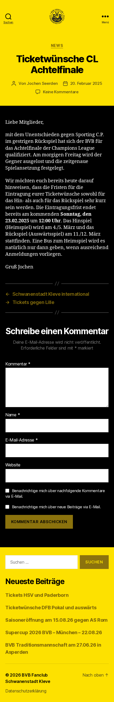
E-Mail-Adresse (21, 440)
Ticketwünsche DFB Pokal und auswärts (50, 607)
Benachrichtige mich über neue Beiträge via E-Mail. (56, 506)
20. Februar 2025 (86, 83)
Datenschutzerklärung (25, 691)
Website (12, 465)
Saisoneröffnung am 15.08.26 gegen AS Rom (56, 620)
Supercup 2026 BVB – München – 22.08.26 (53, 632)
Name (12, 415)
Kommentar (17, 364)
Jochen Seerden (42, 83)
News (57, 45)
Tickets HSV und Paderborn (36, 595)
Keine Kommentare (60, 91)
